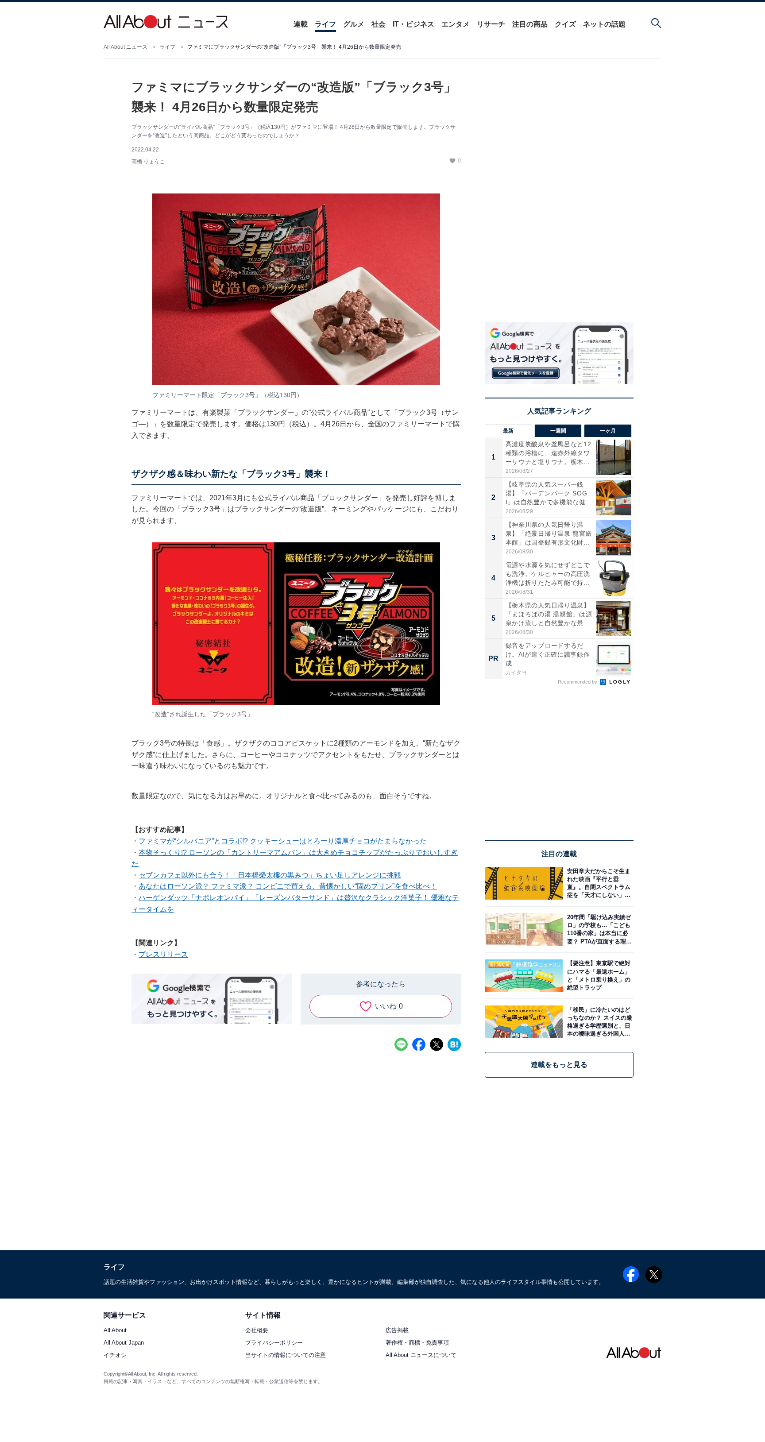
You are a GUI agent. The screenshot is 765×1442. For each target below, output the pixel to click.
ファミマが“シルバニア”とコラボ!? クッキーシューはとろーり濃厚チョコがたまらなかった (283, 841)
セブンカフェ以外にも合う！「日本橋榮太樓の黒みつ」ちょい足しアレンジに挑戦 (270, 875)
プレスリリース (163, 954)
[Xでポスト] (436, 1044)
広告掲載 (397, 1331)
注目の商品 (530, 24)
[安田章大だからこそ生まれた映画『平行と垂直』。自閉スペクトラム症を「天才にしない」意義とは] (598, 883)
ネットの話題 (604, 24)
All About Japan (124, 1343)
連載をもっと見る (559, 1064)
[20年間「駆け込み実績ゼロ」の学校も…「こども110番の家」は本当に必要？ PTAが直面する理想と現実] (598, 929)
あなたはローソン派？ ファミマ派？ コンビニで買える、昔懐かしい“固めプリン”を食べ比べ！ (288, 886)
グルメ (353, 24)
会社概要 (256, 1331)
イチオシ (115, 1355)
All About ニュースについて (421, 1355)
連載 (301, 24)
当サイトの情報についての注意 (285, 1355)
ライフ (325, 24)
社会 (378, 24)
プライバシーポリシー (274, 1343)
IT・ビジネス (413, 24)
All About (115, 1331)
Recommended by (578, 681)
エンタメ (455, 24)
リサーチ (491, 24)
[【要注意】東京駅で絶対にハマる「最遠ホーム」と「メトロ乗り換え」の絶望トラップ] (598, 975)
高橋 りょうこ (148, 162)
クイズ (565, 24)
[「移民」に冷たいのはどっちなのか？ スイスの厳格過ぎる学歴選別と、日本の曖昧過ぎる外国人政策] (598, 1021)
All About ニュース (125, 47)
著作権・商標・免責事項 (417, 1343)
